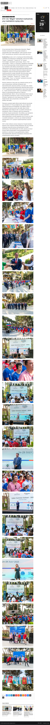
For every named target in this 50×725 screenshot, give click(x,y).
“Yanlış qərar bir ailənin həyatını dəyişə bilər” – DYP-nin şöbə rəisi (45, 93)
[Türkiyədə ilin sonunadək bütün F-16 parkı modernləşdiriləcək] (40, 81)
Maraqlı (11, 16)
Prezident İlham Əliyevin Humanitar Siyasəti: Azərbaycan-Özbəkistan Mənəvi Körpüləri (6, 713)
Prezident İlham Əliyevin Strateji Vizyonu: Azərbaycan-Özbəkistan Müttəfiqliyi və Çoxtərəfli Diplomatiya (28, 713)
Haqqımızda (45, 723)
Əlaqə (48, 723)
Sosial (13, 16)
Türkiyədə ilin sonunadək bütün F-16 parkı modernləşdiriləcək (45, 82)
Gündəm (8, 14)
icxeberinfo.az (5, 723)
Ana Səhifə (4, 14)
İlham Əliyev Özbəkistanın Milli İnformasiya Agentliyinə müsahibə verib (22, 10)
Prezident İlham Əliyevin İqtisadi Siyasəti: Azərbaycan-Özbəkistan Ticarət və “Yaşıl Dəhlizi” (17, 713)
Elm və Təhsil (7, 16)
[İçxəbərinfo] (6, 3)
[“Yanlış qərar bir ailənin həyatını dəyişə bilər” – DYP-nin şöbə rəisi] (40, 90)
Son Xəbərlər (42, 35)
